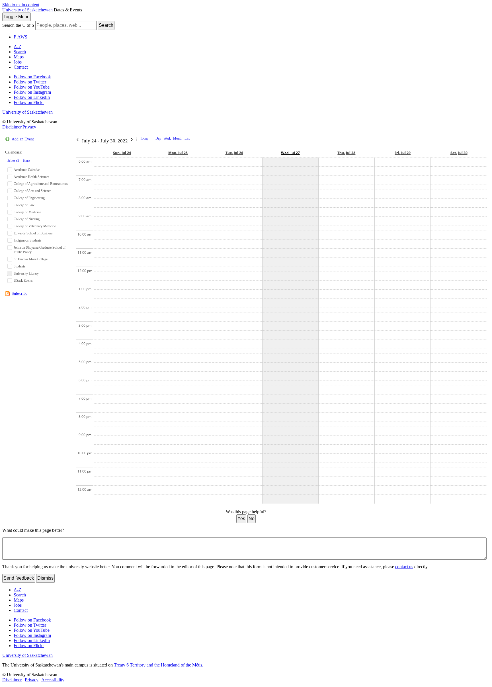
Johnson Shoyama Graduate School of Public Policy (39, 250)
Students (19, 266)
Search (106, 25)
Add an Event (23, 139)
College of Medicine (27, 212)
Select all (13, 160)
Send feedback (18, 578)
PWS (20, 36)
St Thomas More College (31, 259)
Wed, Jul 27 (290, 152)
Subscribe (19, 293)
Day (158, 138)
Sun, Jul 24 (122, 152)
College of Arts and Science (32, 191)
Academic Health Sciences (31, 177)
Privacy (29, 126)
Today (144, 138)
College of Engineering (29, 198)
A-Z (17, 46)
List (187, 138)
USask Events (23, 281)
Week (167, 138)
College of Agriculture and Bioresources (41, 184)
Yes (241, 518)
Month (177, 138)
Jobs (18, 62)
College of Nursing (27, 219)
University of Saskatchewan (27, 9)
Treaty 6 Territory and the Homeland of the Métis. (158, 665)
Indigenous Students (27, 240)
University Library (26, 273)
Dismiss (45, 578)
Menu (16, 16)
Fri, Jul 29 (403, 152)
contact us (404, 566)
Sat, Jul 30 (459, 152)
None (26, 160)
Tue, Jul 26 (234, 152)
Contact (21, 67)
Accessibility (52, 679)
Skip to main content (20, 4)
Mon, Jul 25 (178, 152)
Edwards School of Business (33, 233)
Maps (19, 56)
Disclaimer (12, 126)
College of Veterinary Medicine (35, 226)
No (252, 518)
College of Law (24, 205)
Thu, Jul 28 (346, 152)
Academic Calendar (27, 170)
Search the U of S (18, 25)
